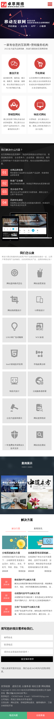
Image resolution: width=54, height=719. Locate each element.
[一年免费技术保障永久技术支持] (14, 441)
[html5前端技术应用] (14, 360)
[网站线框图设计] (14, 306)
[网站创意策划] (39, 279)
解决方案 (16, 528)
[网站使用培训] (39, 414)
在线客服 (40, 715)
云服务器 (26, 686)
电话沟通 (13, 715)
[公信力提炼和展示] (14, 414)
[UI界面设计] (39, 306)
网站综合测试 (39, 445)
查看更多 (22, 571)
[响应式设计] (14, 387)
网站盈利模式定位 (14, 283)
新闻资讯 (38, 528)
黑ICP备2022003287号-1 (16, 693)
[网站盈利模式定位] (14, 279)
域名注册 (36, 686)
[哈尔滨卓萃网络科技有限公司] (13, 5)
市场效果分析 (39, 364)
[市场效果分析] (39, 360)
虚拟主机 (16, 686)
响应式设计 (14, 391)
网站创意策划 (39, 283)
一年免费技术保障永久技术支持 (14, 445)
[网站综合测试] (39, 441)
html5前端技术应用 (14, 364)
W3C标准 (40, 337)
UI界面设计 (40, 310)
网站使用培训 (39, 418)
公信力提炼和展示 (14, 418)
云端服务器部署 (39, 391)
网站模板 (45, 686)
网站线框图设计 (14, 310)
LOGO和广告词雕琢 (14, 337)
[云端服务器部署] (39, 387)
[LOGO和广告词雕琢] (14, 333)
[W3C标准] (39, 333)
